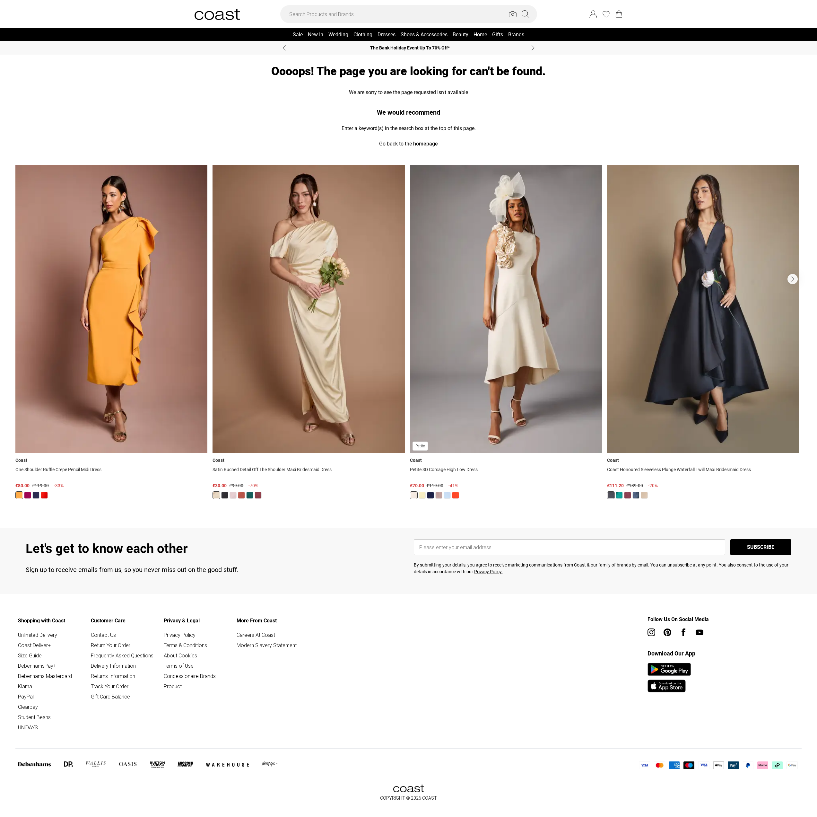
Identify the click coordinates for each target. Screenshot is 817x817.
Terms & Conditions (185, 645)
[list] (408, 336)
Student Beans (34, 717)
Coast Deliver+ (34, 645)
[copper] (241, 495)
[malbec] (258, 495)
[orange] (19, 495)
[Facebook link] (683, 632)
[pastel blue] (447, 495)
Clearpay (28, 707)
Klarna (25, 686)
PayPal (26, 696)
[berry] (27, 495)
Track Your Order (109, 686)
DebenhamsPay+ (37, 666)
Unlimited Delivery (37, 635)
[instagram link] (651, 632)
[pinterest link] (667, 632)
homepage (425, 144)
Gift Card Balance (110, 696)
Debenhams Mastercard (45, 676)
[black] (224, 495)
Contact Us (103, 635)
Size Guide (30, 655)
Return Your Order (110, 645)
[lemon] (216, 495)
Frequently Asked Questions (122, 655)
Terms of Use (179, 666)
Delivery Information (113, 666)
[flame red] (44, 495)
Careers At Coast (256, 635)
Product (173, 686)
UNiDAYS (28, 727)
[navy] (35, 495)
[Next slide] (533, 48)
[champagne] (413, 495)
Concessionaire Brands (190, 676)
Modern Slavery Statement (267, 645)
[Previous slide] (284, 48)
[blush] (233, 495)
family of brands (614, 564)
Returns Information (113, 676)
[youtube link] (699, 632)
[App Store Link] (669, 677)
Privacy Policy (180, 635)
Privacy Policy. (488, 571)
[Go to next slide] (792, 279)
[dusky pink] (438, 495)
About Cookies (180, 655)
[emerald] (249, 495)
